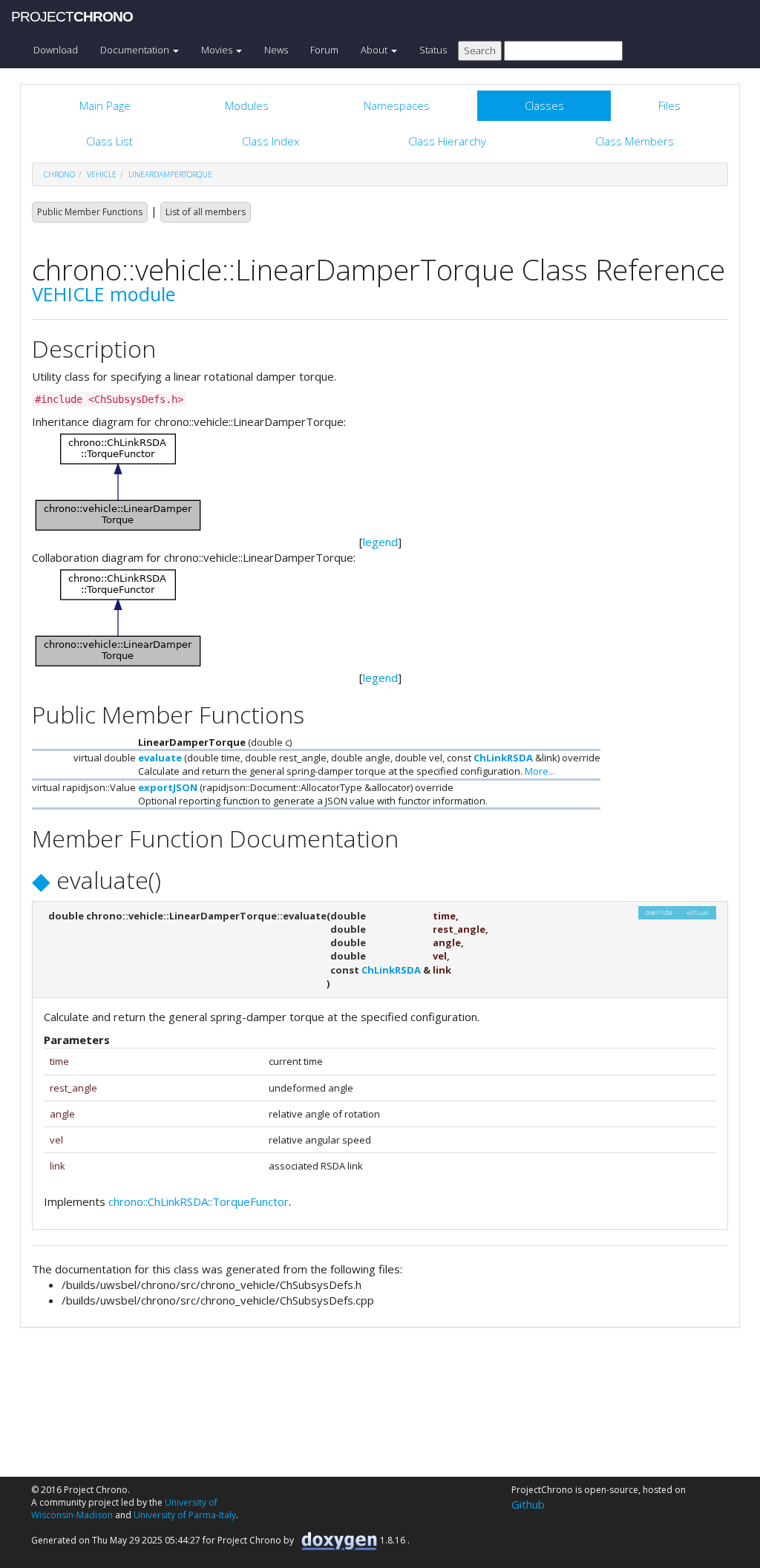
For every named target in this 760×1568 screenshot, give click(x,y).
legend (380, 541)
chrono (59, 174)
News (276, 49)
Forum (324, 49)
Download (55, 49)
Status (433, 49)
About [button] (375, 49)
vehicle (102, 174)
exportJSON (167, 787)
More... (540, 771)
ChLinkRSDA (503, 757)
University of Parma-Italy (185, 1515)
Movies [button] (218, 49)
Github (528, 1504)
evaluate (160, 757)
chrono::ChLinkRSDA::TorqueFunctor (198, 1201)
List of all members (206, 212)
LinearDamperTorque (170, 174)
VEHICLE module (103, 293)
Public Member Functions (89, 212)
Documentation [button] (135, 49)
